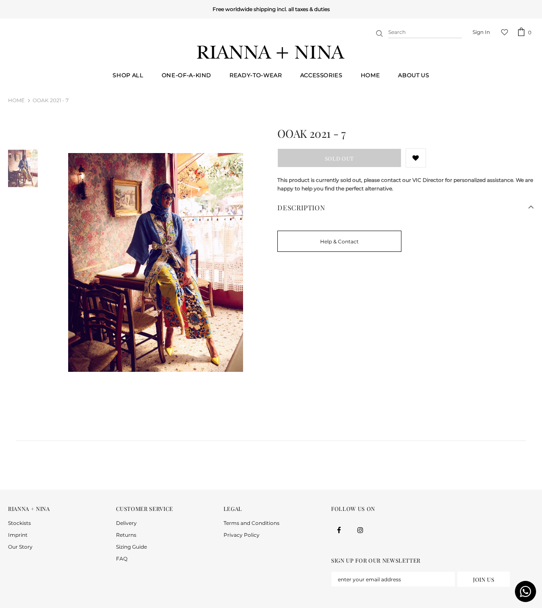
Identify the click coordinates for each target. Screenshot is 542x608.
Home (16, 100)
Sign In (481, 32)
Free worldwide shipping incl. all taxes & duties (271, 9)
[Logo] (271, 52)
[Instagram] (360, 529)
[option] (155, 262)
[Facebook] (338, 529)
